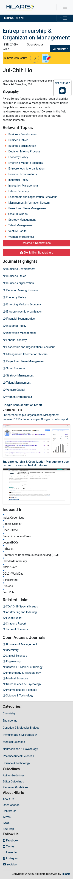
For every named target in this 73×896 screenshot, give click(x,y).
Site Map (8, 829)
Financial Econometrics (22, 174)
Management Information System (29, 202)
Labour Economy (18, 191)
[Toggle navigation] (63, 7)
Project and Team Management (27, 208)
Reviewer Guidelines (15, 787)
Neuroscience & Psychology (20, 749)
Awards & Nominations (37, 243)
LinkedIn (11, 852)
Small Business (18, 214)
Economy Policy (18, 157)
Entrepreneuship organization (26, 168)
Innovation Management (23, 185)
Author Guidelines (14, 775)
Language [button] (59, 48)
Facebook (11, 840)
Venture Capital (17, 231)
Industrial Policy (18, 180)
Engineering (10, 720)
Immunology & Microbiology (20, 734)
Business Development (22, 134)
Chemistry (9, 713)
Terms (7, 817)
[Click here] (19, 7)
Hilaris (66, 874)
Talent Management (20, 225)
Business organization (22, 145)
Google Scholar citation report (22, 405)
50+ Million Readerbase (38, 252)
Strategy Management (22, 219)
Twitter (10, 846)
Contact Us (9, 811)
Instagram (11, 858)
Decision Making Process (24, 151)
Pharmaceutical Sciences (18, 756)
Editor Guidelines (13, 781)
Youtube (11, 864)
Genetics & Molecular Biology (21, 727)
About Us (8, 799)
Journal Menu (13, 18)
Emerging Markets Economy (25, 163)
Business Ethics (18, 140)
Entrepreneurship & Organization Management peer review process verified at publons (36, 463)
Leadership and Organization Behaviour (32, 197)
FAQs (6, 823)
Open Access (11, 805)
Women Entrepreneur (21, 236)
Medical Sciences (14, 742)
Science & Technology (16, 763)
